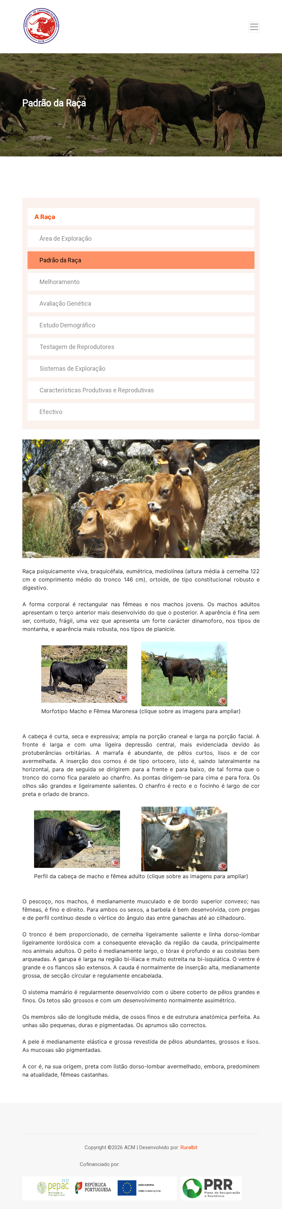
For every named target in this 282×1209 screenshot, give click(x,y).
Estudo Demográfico (67, 325)
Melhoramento (59, 281)
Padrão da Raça (60, 260)
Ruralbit (189, 1147)
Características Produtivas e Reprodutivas (97, 390)
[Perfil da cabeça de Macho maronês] (77, 838)
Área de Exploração (65, 238)
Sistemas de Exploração (72, 368)
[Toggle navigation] (254, 26)
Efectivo (51, 411)
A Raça (44, 216)
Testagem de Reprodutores (77, 346)
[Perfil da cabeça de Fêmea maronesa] (184, 838)
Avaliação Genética (65, 303)
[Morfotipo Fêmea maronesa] (184, 673)
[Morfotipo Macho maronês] (84, 673)
